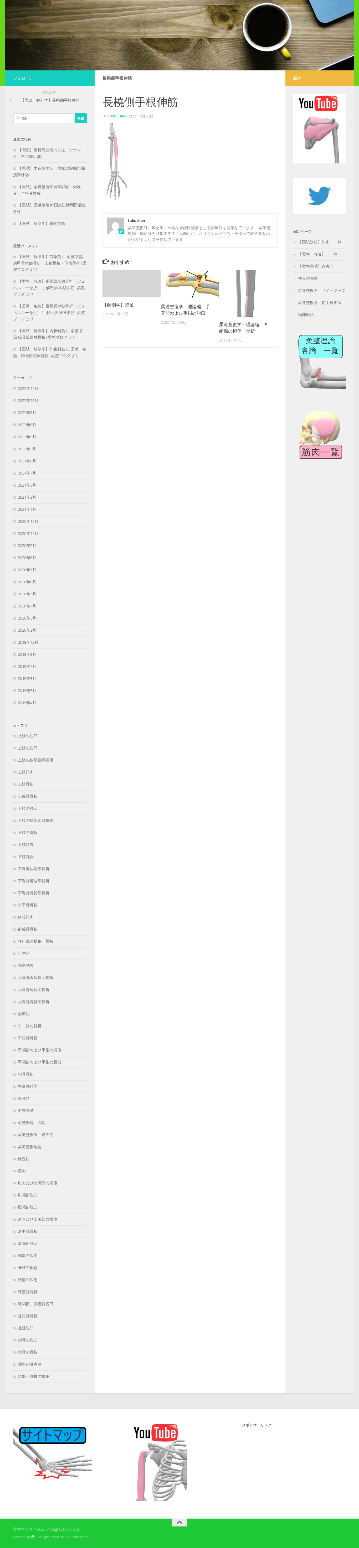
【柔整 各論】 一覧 (317, 254)
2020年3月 (27, 618)
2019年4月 (27, 702)
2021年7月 (27, 473)
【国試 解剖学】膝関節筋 (41, 223)
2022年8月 (27, 412)
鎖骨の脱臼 (28, 1340)
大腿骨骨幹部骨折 (33, 1001)
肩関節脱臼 (28, 1243)
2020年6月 (27, 582)
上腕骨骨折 (28, 796)
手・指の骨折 (30, 1026)
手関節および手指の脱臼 (39, 1062)
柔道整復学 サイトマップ (321, 290)
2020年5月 (27, 594)
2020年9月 (27, 545)
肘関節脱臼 (28, 1195)
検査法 (24, 1159)
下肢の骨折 (28, 832)
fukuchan (116, 116)
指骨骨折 (26, 1074)
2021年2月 (27, 497)
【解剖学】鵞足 (118, 304)
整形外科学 (28, 1086)
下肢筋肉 (26, 844)
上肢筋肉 (26, 772)
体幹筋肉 (26, 917)
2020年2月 (27, 630)
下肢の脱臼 (28, 808)
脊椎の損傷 (28, 1267)
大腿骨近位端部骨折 (35, 977)
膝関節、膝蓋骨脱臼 (35, 1304)
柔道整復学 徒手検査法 (319, 302)
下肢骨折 (26, 856)
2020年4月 (27, 606)
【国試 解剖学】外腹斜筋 (41, 349)
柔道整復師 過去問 (35, 1134)
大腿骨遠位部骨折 (33, 989)
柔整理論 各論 (31, 1122)
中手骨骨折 (28, 905)
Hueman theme (76, 1537)
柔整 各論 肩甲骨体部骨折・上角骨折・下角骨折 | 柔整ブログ (49, 263)
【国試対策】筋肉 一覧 (319, 242)
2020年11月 (28, 533)
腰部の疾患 (28, 1279)
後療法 (24, 1014)
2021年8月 (27, 461)
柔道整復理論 (30, 1146)
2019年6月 (27, 678)
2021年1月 (27, 509)
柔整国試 (26, 1110)
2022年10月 (28, 400)
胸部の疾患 (28, 1255)
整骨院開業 (308, 278)
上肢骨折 (26, 784)
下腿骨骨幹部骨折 (33, 893)
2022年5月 (27, 437)
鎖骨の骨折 (28, 1352)
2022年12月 (28, 388)
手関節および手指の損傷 (39, 1050)
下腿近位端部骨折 (33, 868)
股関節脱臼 (28, 1207)
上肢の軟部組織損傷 (35, 760)
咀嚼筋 (24, 953)
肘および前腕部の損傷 (37, 1183)
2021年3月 (27, 485)
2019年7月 (27, 666)
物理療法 (306, 314)
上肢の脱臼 (28, 736)
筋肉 (22, 1171)
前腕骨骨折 (28, 929)
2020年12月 (28, 521)
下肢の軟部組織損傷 (35, 820)
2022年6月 (27, 424)
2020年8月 (27, 557)
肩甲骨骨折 (28, 1231)
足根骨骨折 (28, 1316)
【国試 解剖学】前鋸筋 (39, 256)
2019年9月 (27, 654)
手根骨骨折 (28, 1038)
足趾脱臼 (26, 1328)
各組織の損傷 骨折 (35, 941)
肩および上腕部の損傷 (37, 1219)
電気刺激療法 (30, 1364)
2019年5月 (27, 690)
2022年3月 (27, 449)
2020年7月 (27, 569)
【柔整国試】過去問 (316, 266)
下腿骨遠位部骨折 (33, 881)
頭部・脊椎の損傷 (33, 1376)
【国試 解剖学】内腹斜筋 (41, 330)
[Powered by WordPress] (33, 1537)
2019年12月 (28, 642)
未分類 (24, 1098)
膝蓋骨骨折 (28, 1291)
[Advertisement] (281, 1463)
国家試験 (26, 965)
